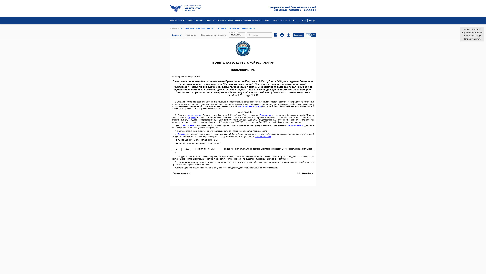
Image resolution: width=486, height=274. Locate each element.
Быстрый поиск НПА (178, 20)
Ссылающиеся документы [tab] (213, 35)
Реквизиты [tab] (191, 35)
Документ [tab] (177, 35)
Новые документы (235, 20)
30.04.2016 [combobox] (236, 35)
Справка (267, 20)
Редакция (234, 32)
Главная (173, 28)
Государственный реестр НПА (199, 20)
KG (302, 20)
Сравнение (298, 35)
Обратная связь (219, 20)
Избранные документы (253, 20)
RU (310, 20)
